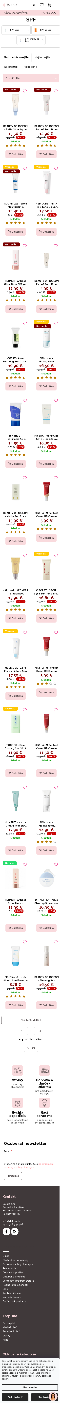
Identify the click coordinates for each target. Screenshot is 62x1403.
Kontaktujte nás (12, 1293)
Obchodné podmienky (16, 1260)
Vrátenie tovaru (12, 1297)
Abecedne (30, 66)
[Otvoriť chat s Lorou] (53, 1396)
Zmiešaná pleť (11, 1331)
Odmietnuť (15, 1397)
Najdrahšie (11, 66)
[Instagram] (15, 1231)
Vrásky (6, 1335)
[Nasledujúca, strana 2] (31, 1031)
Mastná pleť (10, 1327)
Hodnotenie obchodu (15, 1285)
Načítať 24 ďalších (31, 1020)
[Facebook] (6, 1231)
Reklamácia (9, 1268)
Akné (5, 1339)
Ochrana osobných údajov (18, 1264)
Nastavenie (30, 1387)
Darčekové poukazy (14, 1301)
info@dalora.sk (11, 1221)
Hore (32, 1048)
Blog (5, 1289)
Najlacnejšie (42, 57)
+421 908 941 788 (13, 1224)
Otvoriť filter (13, 78)
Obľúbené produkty (14, 1276)
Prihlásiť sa (13, 1176)
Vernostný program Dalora (18, 1280)
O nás (6, 1256)
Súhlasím (44, 1397)
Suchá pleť (9, 1323)
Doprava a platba (13, 1272)
